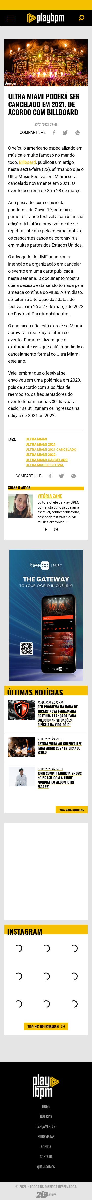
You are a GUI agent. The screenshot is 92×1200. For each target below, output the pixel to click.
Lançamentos (46, 1126)
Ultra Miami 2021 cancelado (51, 449)
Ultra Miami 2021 (41, 444)
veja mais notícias (71, 810)
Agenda (46, 1146)
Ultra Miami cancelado (47, 460)
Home (46, 1106)
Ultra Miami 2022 (41, 455)
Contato (46, 1156)
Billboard (27, 162)
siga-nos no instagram (43, 1026)
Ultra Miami (36, 439)
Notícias (46, 1116)
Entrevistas (46, 1136)
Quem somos (46, 1166)
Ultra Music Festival (45, 465)
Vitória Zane (50, 496)
